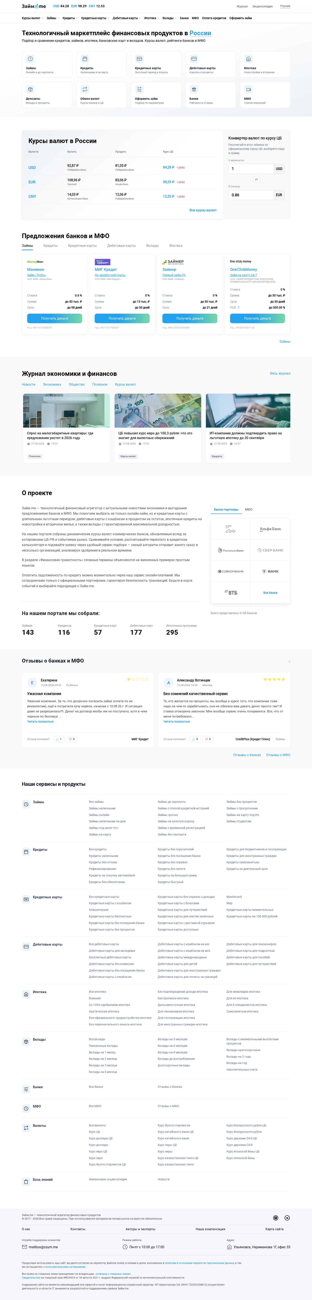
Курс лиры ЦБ (167, 1145)
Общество (77, 384)
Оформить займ (240, 18)
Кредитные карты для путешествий (182, 909)
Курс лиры (165, 1151)
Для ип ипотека (237, 998)
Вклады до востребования (176, 1058)
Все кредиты (98, 849)
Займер (169, 269)
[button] (284, 6)
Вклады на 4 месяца (103, 1072)
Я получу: (234, 186)
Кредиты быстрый (170, 882)
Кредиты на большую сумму (177, 875)
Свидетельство (31, 1277)
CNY (92, 6)
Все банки (270, 592)
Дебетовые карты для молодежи (112, 950)
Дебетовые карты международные (182, 957)
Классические (98, 909)
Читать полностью (40, 721)
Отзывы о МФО (278, 755)
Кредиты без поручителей (176, 849)
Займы (51, 18)
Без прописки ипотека (173, 998)
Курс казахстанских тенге (176, 1164)
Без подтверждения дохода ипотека (183, 991)
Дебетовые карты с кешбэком (110, 977)
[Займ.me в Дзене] (275, 1217)
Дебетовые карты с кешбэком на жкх (184, 950)
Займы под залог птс (103, 828)
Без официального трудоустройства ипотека (120, 1017)
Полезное (99, 384)
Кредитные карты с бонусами (178, 903)
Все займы (96, 801)
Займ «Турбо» (36, 275)
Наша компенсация (210, 1229)
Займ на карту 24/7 (243, 275)
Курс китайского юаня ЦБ (176, 1131)
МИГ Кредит (106, 269)
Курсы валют (31, 18)
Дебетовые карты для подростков (250, 950)
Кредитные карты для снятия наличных (186, 916)
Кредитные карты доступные (178, 929)
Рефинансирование (102, 868)
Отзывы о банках (247, 755)
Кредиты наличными (103, 856)
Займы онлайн (99, 815)
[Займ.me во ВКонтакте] (287, 1217)
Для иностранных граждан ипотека (183, 1024)
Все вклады (97, 1039)
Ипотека (150, 18)
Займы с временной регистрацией (181, 828)
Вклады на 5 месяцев (172, 1039)
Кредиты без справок (173, 862)
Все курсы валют (203, 210)
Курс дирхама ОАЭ (239, 1145)
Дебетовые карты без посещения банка (117, 970)
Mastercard (234, 896)
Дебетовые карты (125, 18)
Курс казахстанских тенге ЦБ (178, 1158)
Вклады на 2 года (238, 1056)
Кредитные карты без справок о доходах (186, 896)
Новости (28, 384)
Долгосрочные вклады (174, 1065)
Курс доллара (98, 1145)
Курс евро (96, 1158)
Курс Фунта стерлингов (174, 1125)
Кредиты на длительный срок (247, 868)
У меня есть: (236, 160)
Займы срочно (168, 815)
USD (56, 6)
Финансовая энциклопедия (108, 1179)
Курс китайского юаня (173, 1138)
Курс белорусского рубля (244, 1131)
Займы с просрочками (242, 808)
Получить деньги (54, 318)
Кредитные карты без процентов (112, 929)
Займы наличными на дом (107, 821)
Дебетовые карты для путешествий (251, 964)
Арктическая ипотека (104, 1011)
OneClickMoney (243, 269)
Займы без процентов (241, 801)
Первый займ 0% (174, 275)
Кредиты (69, 18)
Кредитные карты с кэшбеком (110, 903)
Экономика (52, 384)
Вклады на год (236, 1063)
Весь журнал (280, 373)
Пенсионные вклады (103, 1045)
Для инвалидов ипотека (243, 991)
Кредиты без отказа (103, 862)
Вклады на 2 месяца (103, 1058)
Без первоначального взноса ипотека (115, 1024)
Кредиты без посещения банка (179, 856)
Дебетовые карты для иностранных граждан (189, 970)
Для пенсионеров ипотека (176, 1011)
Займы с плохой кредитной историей (183, 808)
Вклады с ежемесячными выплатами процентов (252, 1041)
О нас (26, 1229)
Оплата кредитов (214, 18)
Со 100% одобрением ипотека (109, 1005)
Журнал (242, 6)
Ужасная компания (44, 693)
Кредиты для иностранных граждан (251, 856)
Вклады (168, 18)
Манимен (35, 269)
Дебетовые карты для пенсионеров (251, 944)
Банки (184, 18)
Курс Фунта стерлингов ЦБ (107, 1164)
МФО (195, 18)
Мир (229, 903)
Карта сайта (275, 1229)
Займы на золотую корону (176, 821)
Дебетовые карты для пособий (248, 957)
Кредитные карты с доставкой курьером (186, 923)
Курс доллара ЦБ (101, 1138)
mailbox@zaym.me (43, 1247)
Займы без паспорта (172, 834)
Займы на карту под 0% (242, 815)
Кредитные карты (93, 18)
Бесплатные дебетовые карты (110, 957)
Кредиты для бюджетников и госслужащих (256, 849)
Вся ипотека (97, 991)
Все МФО (95, 1106)
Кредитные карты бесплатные (110, 916)
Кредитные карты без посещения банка (117, 923)
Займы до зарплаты (172, 801)
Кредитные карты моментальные (249, 909)
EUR (74, 6)
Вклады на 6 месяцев (172, 1045)
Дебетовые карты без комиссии (111, 964)
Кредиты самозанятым (242, 862)
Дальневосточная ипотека (176, 1005)
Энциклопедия (262, 6)
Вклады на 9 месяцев (172, 1052)
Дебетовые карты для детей (177, 964)
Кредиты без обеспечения (107, 882)
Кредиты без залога (172, 868)
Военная (95, 998)
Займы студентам (238, 821)
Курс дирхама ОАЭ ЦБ (241, 1138)
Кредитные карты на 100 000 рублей (251, 916)
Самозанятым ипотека (242, 1011)
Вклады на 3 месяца (103, 1065)
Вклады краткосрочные (243, 1050)
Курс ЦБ (168, 151)
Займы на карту (100, 834)
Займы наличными (102, 808)
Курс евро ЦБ (98, 1151)
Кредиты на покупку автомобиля (112, 875)
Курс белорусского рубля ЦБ (246, 1125)
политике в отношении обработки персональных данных (199, 1263)
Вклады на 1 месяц (102, 1052)
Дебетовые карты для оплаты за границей (187, 977)
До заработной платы (110, 275)
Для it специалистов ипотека (246, 1005)
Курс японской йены (240, 1158)
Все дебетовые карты (104, 944)
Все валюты (97, 1125)
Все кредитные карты (104, 896)
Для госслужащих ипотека (176, 1017)
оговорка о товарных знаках (113, 1273)
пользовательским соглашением (65, 1266)
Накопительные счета (241, 1069)
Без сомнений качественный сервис (195, 693)
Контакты (77, 1229)
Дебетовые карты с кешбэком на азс (183, 944)
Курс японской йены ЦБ (243, 1151)
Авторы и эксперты (140, 1229)
